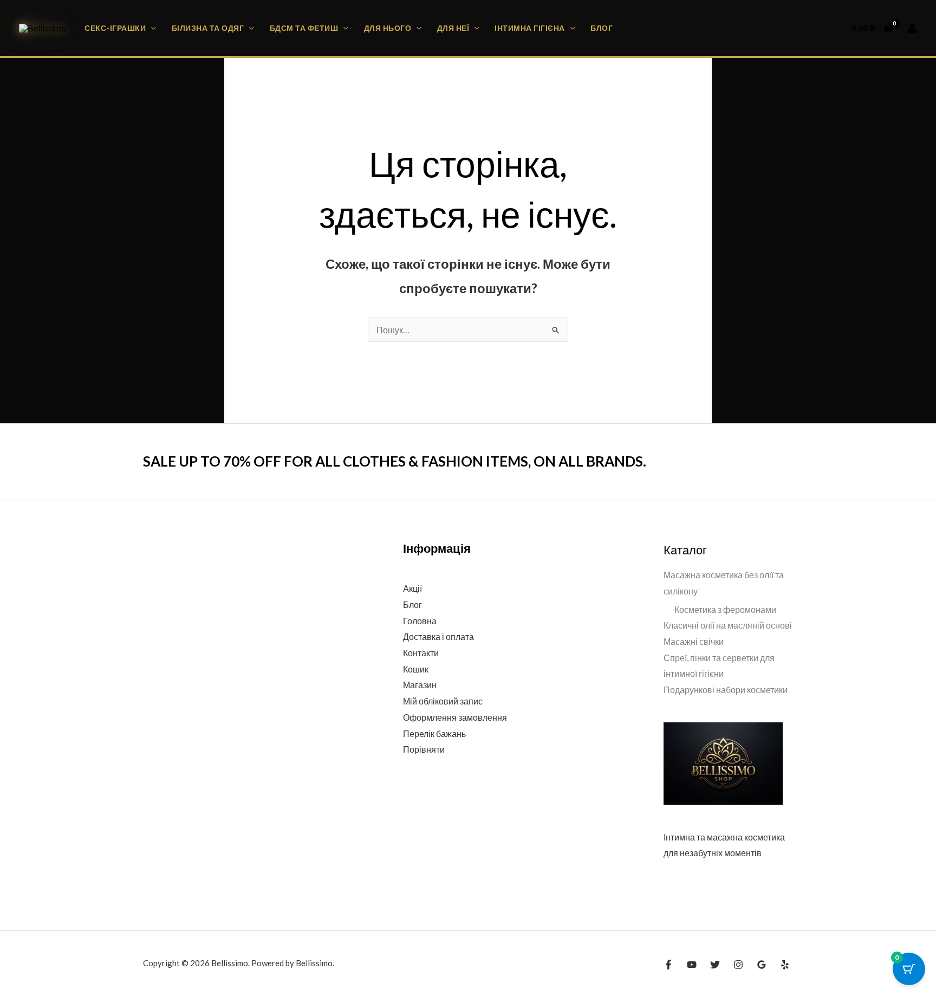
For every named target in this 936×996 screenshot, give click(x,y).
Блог (601, 28)
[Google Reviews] (761, 964)
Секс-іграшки (115, 28)
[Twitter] (715, 964)
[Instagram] (738, 964)
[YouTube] (692, 964)
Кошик (415, 669)
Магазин (420, 685)
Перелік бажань (434, 733)
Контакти (421, 653)
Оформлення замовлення (455, 717)
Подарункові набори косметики (726, 689)
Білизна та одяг (208, 28)
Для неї (453, 28)
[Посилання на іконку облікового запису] (912, 28)
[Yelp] (785, 964)
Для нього (388, 28)
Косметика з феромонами (725, 609)
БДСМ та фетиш (304, 28)
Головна (420, 621)
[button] (151, 28)
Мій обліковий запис (443, 701)
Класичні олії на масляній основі (728, 625)
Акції (412, 588)
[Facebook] (668, 964)
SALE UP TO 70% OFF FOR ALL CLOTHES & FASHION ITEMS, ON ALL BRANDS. (394, 461)
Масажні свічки (694, 641)
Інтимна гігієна (530, 28)
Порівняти (424, 749)
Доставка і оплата (438, 636)
